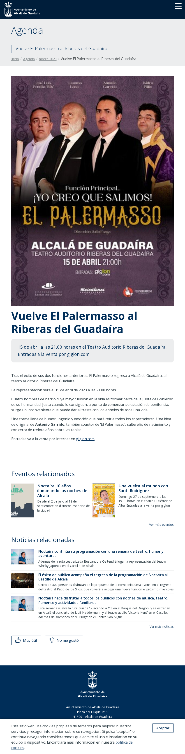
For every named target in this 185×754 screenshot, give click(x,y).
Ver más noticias (162, 626)
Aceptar (162, 728)
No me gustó (67, 640)
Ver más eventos (161, 524)
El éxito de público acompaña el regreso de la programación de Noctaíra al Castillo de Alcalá (103, 577)
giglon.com (85, 438)
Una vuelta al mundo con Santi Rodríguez (143, 488)
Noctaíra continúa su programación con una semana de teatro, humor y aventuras (101, 553)
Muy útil (29, 640)
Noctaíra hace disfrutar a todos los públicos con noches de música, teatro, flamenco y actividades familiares (103, 600)
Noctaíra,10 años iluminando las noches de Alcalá (62, 490)
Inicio (15, 59)
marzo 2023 (48, 59)
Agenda (29, 59)
